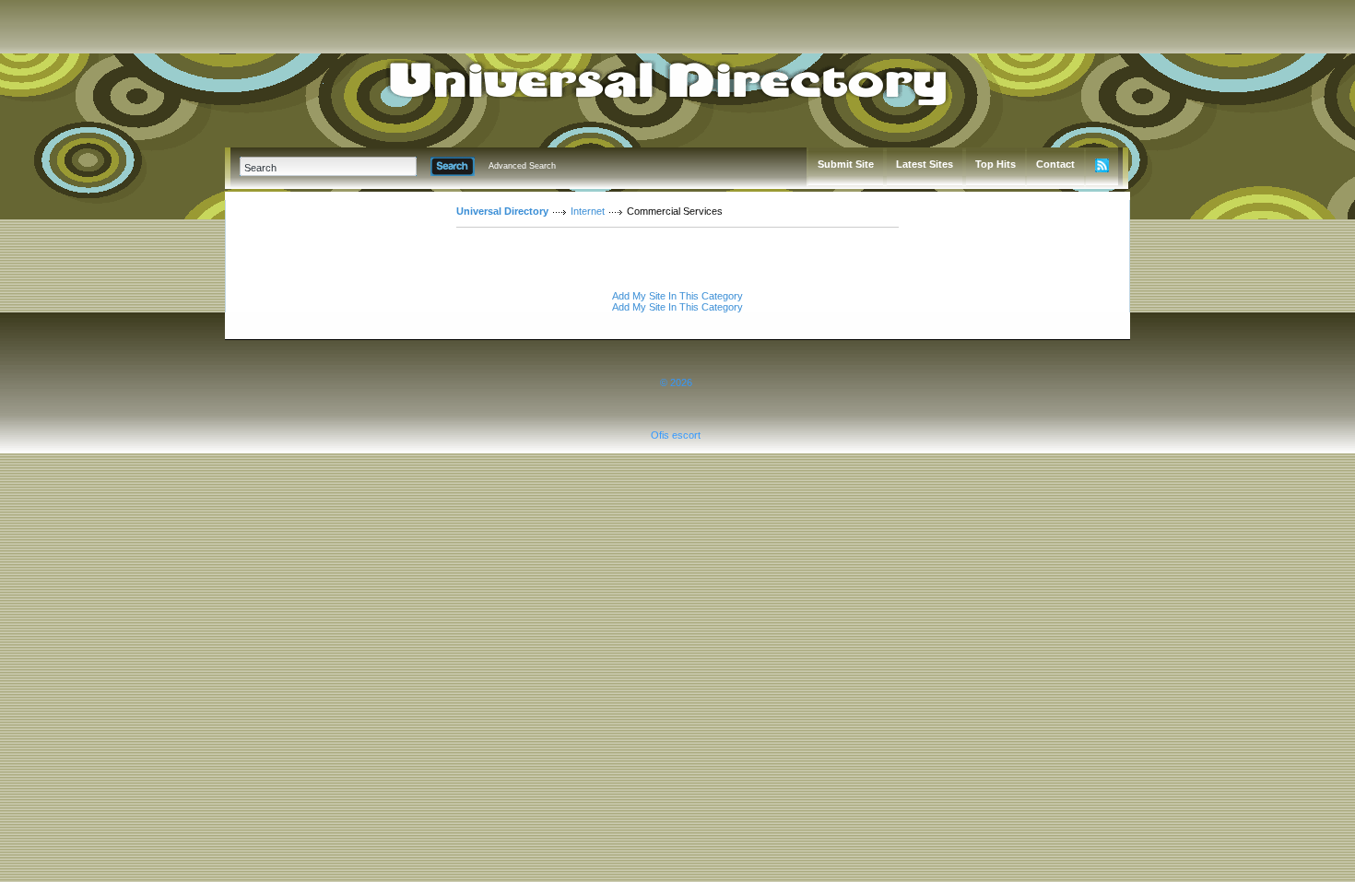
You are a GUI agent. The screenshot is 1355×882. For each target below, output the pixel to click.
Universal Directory (502, 211)
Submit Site (846, 164)
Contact (1055, 164)
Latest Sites (924, 164)
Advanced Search (522, 166)
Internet (588, 211)
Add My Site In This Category (677, 295)
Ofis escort (676, 435)
